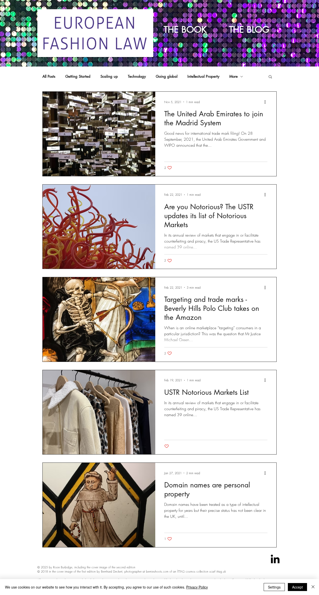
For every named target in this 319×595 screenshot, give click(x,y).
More (233, 76)
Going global (166, 76)
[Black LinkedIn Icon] (275, 559)
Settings (274, 587)
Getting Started (77, 76)
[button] (270, 77)
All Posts (48, 76)
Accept (297, 587)
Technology (137, 76)
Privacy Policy (197, 587)
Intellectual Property (203, 76)
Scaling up (109, 76)
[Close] (313, 587)
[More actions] (267, 102)
